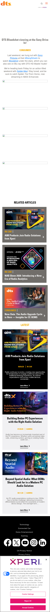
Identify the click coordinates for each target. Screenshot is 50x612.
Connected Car (24, 528)
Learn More (24, 385)
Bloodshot (13, 60)
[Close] (46, 559)
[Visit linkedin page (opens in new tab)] (42, 542)
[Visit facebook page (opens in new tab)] (7, 542)
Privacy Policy (24, 554)
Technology (24, 525)
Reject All (27, 601)
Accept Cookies (28, 607)
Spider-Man (22, 71)
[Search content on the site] (42, 4)
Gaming (24, 536)
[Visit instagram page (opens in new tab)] (34, 542)
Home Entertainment (24, 532)
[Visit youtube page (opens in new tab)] (25, 542)
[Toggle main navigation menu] (46, 3)
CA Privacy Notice (24, 551)
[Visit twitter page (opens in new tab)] (16, 542)
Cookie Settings (28, 594)
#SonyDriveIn (31, 57)
